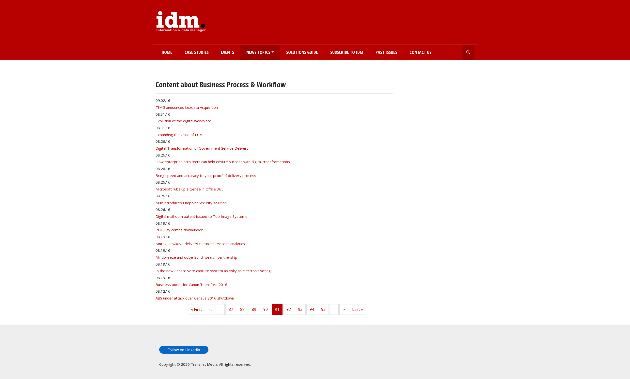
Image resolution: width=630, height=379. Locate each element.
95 (323, 309)
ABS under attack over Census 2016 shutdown (195, 298)
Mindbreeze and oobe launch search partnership (196, 257)
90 (265, 309)
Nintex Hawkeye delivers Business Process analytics (200, 243)
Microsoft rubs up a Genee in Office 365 (189, 189)
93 (300, 309)
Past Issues (386, 52)
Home (167, 52)
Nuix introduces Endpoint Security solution (191, 202)
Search (468, 52)
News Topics (258, 52)
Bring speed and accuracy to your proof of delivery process (206, 175)
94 (312, 309)
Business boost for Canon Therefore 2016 (191, 284)
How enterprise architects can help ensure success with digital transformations (223, 161)
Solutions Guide (302, 52)
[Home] (181, 20)
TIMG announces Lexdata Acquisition (187, 107)
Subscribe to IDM (346, 52)
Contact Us (420, 52)
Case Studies (197, 52)
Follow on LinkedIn (184, 349)
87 (231, 309)
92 (288, 309)
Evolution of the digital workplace (183, 120)
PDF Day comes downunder (179, 229)
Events (227, 52)
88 (242, 309)
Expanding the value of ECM (179, 134)
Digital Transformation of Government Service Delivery (202, 148)
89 (254, 309)
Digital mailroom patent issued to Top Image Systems (201, 216)
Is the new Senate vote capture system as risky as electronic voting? (214, 270)
